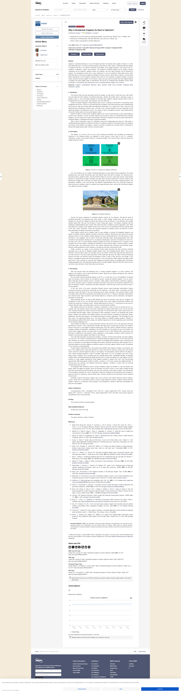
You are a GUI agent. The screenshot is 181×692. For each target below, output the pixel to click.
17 (86, 322)
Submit (143, 3)
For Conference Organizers (98, 677)
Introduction (40, 92)
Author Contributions (42, 97)
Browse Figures (87, 54)
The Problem (40, 94)
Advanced (141, 10)
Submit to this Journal (47, 29)
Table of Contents (41, 86)
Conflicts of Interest (41, 103)
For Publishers (95, 672)
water (99, 85)
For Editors (94, 668)
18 (116, 331)
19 (123, 363)
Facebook (131, 666)
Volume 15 (49, 15)
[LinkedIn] (76, 547)
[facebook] (79, 547)
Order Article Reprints (126, 22)
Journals (65, 3)
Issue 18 (56, 15)
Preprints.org (113, 668)
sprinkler (104, 85)
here (77, 580)
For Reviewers (95, 666)
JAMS (111, 677)
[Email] (70, 547)
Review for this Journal (47, 33)
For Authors (94, 664)
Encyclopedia (113, 675)
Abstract (39, 90)
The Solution (40, 96)
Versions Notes (100, 54)
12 (101, 282)
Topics (74, 3)
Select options (40, 671)
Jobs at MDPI (76, 672)
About (114, 3)
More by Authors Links (42, 65)
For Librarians (95, 670)
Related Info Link (40, 61)
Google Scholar (102, 433)
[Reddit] (86, 547)
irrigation (78, 85)
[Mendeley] (89, 547)
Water (43, 15)
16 (94, 299)
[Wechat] (82, 547)
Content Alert (142, 651)
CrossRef (111, 433)
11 (118, 251)
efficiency (93, 85)
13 (103, 282)
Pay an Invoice (77, 666)
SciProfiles (113, 672)
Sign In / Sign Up (132, 3)
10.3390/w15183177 (65, 15)
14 (104, 282)
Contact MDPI (76, 670)
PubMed (117, 433)
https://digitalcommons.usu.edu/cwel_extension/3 (96, 501)
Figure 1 (92, 138)
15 (81, 297)
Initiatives (106, 3)
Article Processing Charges (80, 664)
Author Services (94, 3)
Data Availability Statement (44, 101)
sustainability (86, 85)
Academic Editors (41, 46)
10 (120, 247)
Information (82, 3)
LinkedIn (131, 664)
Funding (39, 99)
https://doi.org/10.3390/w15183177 (93, 45)
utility (109, 85)
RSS (135, 651)
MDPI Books (113, 666)
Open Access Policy (78, 668)
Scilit (111, 670)
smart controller (117, 85)
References (40, 105)
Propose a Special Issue (47, 37)
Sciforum (112, 664)
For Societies (95, 675)
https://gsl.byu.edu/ (110, 428)
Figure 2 (103, 177)
